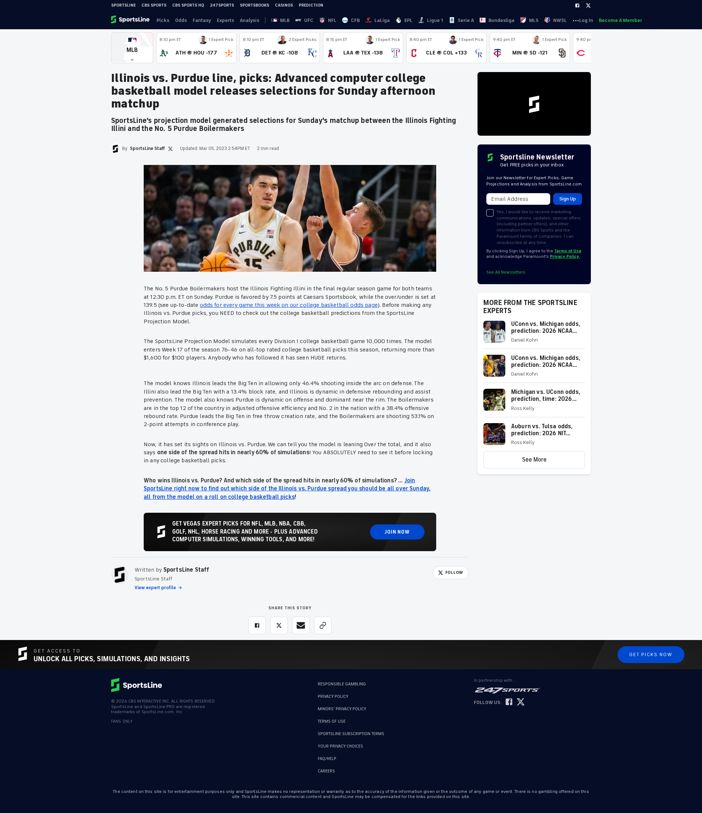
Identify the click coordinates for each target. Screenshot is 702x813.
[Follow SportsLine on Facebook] (509, 702)
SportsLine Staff (186, 569)
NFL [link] (332, 20)
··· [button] (576, 20)
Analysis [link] (249, 20)
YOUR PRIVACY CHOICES (340, 746)
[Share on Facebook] (257, 625)
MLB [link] (285, 20)
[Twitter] (588, 5)
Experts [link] (225, 20)
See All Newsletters (505, 272)
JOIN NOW (397, 532)
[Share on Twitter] (279, 625)
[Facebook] (577, 5)
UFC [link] (308, 20)
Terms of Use (567, 251)
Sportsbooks (254, 5)
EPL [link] (408, 20)
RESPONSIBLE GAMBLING (342, 684)
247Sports (222, 5)
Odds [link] (181, 20)
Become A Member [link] (620, 20)
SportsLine (123, 5)
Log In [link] (586, 20)
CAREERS (326, 771)
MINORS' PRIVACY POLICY (342, 709)
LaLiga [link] (382, 20)
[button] (132, 47)
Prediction (311, 5)
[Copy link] (323, 625)
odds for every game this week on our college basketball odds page (289, 305)
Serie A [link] (466, 20)
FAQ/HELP (327, 758)
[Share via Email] (301, 625)
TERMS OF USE (332, 721)
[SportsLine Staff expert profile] (120, 575)
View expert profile (155, 588)
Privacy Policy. (565, 256)
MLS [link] (534, 20)
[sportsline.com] (131, 20)
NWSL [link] (560, 20)
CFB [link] (355, 20)
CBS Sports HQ (188, 5)
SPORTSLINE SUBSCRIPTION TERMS (351, 734)
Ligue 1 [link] (435, 20)
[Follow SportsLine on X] (520, 702)
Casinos (284, 5)
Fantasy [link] (202, 20)
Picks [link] (162, 20)
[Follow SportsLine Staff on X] (170, 148)
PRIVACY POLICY (333, 696)
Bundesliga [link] (501, 20)
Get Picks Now (651, 654)
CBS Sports (153, 5)
